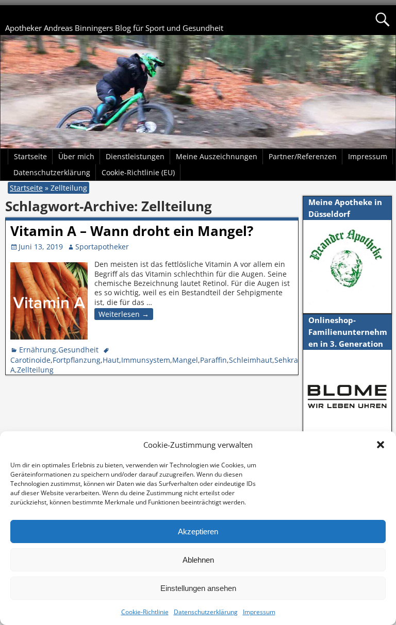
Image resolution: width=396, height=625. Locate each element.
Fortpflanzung (77, 360)
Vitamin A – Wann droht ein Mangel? (131, 231)
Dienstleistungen (135, 156)
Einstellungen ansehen (198, 588)
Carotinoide (30, 360)
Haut (111, 360)
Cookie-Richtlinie (145, 611)
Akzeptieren (198, 531)
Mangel (185, 360)
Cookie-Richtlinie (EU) (138, 172)
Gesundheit (78, 349)
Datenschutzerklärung (206, 611)
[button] (380, 445)
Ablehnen (198, 559)
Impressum (259, 611)
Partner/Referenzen (303, 156)
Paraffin (213, 360)
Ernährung (37, 349)
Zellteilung (35, 370)
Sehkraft (288, 360)
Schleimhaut (250, 360)
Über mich (76, 156)
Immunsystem (145, 360)
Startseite (30, 156)
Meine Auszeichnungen (216, 156)
